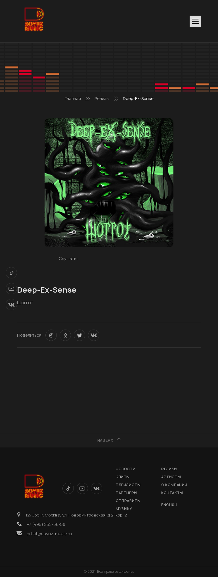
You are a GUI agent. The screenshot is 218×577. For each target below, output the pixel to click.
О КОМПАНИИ (174, 484)
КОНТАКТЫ (172, 492)
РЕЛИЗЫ (169, 468)
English (169, 504)
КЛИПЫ (123, 476)
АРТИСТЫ (171, 476)
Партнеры (126, 492)
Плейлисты (128, 484)
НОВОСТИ (125, 468)
